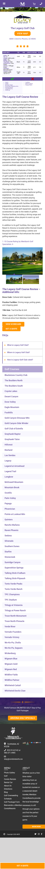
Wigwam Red (11, 669)
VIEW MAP (22, 33)
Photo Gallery (9, 773)
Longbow (9, 476)
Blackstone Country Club (16, 375)
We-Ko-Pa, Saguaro (13, 648)
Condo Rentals (10, 779)
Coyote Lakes (11, 391)
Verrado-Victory (12, 637)
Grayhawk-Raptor (13, 434)
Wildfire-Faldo (11, 674)
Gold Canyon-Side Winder (16, 423)
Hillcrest (8, 444)
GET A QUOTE (22, 866)
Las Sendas (10, 455)
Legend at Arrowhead (14, 466)
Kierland (8, 450)
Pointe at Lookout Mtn (15, 514)
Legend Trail (10, 471)
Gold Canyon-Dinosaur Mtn (17, 418)
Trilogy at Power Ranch (15, 610)
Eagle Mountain (12, 407)
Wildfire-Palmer (12, 680)
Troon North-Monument (15, 616)
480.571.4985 (9, 753)
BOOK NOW (36, 826)
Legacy (8, 460)
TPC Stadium (11, 600)
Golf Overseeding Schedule (11, 797)
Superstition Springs (14, 567)
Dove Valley (10, 402)
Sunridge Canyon (12, 562)
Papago (8, 503)
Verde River (10, 626)
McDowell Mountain (14, 482)
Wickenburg (10, 653)
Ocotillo (8, 493)
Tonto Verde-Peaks (13, 583)
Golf (6, 776)
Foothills (9, 412)
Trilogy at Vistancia (13, 605)
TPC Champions (12, 594)
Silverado (9, 541)
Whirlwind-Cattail (13, 685)
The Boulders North (13, 380)
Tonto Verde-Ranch (13, 589)
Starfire (8, 551)
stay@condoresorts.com (14, 759)
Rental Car (8, 782)
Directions (8, 789)
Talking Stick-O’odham (15, 573)
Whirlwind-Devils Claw (15, 690)
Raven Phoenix (11, 530)
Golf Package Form (12, 802)
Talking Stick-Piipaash (15, 578)
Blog (6, 792)
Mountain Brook (12, 487)
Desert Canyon (11, 396)
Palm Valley (10, 498)
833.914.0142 (12, 750)
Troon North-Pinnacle (14, 621)
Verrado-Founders (13, 632)
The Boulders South (14, 386)
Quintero (9, 519)
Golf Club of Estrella (14, 428)
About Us (7, 786)
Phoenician (10, 509)
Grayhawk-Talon (12, 439)
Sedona (8, 535)
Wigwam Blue (11, 658)
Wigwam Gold (11, 664)
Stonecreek (10, 557)
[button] (23, 345)
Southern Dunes (12, 546)
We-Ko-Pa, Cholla (13, 642)
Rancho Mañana (12, 525)
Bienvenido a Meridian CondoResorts (13, 807)
